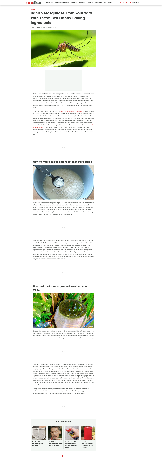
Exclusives (49, 3)
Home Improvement (62, 3)
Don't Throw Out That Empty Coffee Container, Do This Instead (88, 445)
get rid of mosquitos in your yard (71, 111)
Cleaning (82, 3)
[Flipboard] (123, 3)
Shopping (98, 3)
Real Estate (108, 3)
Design (90, 3)
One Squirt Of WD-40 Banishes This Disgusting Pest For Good (71, 444)
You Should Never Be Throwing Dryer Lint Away (38, 443)
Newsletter (135, 3)
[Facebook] (120, 3)
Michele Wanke (36, 27)
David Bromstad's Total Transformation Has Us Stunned (55, 443)
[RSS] (126, 3)
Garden (74, 3)
